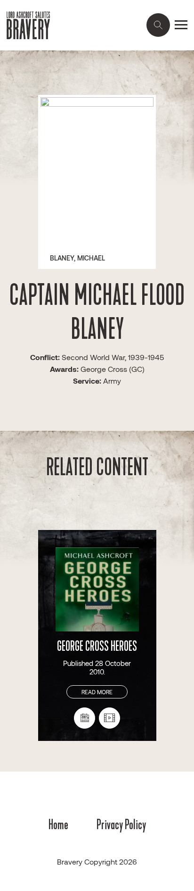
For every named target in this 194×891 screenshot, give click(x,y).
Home (58, 824)
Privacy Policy (121, 824)
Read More (97, 692)
